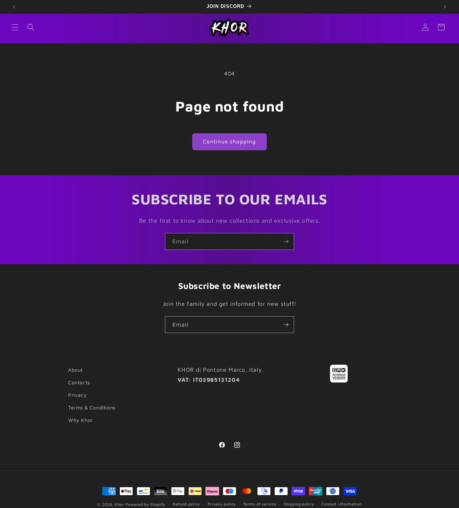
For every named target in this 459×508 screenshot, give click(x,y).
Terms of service (259, 504)
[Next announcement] (445, 7)
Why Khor (80, 420)
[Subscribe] (286, 241)
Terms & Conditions (91, 407)
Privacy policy (222, 504)
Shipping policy (299, 504)
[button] (15, 27)
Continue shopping (229, 141)
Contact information (341, 504)
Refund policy (186, 504)
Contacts (79, 382)
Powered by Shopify (146, 504)
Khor (119, 504)
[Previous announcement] (14, 7)
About (75, 370)
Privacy (77, 395)
